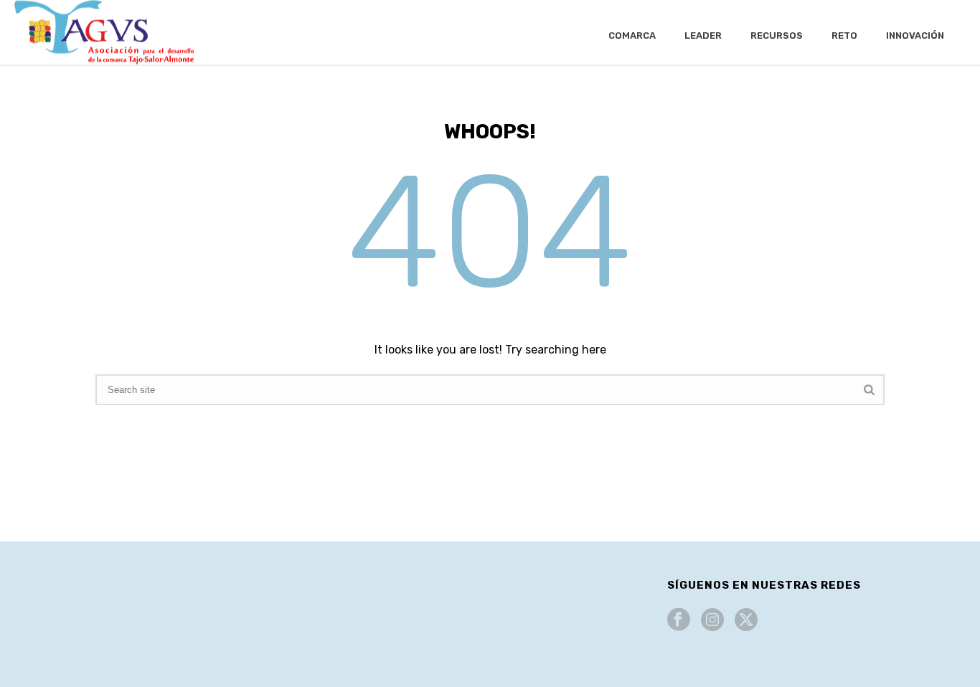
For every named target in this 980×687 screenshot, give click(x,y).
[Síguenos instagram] (712, 620)
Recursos (776, 35)
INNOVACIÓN (915, 35)
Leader (703, 35)
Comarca (632, 35)
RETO (844, 35)
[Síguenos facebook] (678, 620)
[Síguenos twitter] (746, 620)
